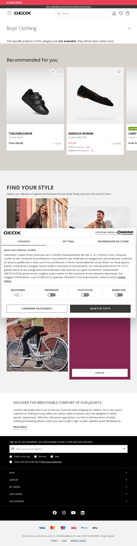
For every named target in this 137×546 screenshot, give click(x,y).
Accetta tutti (100, 308)
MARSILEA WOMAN (80, 133)
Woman (42, 456)
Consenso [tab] (23, 241)
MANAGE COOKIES (78, 540)
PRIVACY (54, 540)
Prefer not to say (22, 456)
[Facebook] (55, 513)
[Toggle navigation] (9, 13)
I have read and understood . (38, 462)
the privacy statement (51, 461)
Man (57, 456)
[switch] (52, 295)
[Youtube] (73, 513)
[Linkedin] (82, 513)
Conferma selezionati (36, 308)
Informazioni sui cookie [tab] (113, 241)
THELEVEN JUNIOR (20, 133)
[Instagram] (64, 513)
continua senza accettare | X (113, 232)
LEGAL (64, 540)
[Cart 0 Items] (127, 14)
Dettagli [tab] (68, 241)
